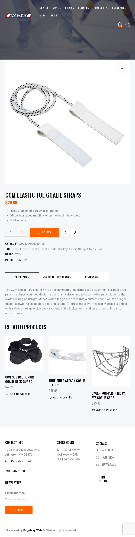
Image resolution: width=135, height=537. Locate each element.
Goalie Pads (48, 249)
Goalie (35, 249)
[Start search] (127, 25)
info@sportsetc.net (18, 461)
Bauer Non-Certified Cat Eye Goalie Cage (109, 395)
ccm (16, 249)
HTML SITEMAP (104, 479)
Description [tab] (22, 277)
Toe (99, 249)
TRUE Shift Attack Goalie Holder (67, 382)
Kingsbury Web (32, 530)
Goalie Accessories (32, 243)
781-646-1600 (15, 471)
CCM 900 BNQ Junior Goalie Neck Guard (19, 379)
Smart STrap (77, 249)
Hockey (63, 249)
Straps (91, 249)
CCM (18, 254)
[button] (122, 67)
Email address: (15, 493)
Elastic (24, 249)
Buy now (46, 232)
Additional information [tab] (57, 277)
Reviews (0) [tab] (92, 277)
